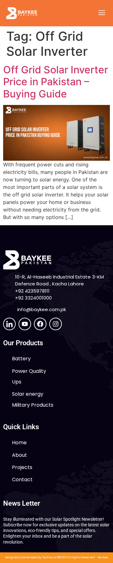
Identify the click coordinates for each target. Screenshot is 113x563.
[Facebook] (40, 324)
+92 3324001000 (33, 298)
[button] (101, 13)
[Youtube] (25, 324)
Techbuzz (49, 557)
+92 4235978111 (32, 291)
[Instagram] (55, 324)
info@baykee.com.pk (41, 309)
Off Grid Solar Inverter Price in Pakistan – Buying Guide (55, 82)
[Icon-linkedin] (9, 324)
